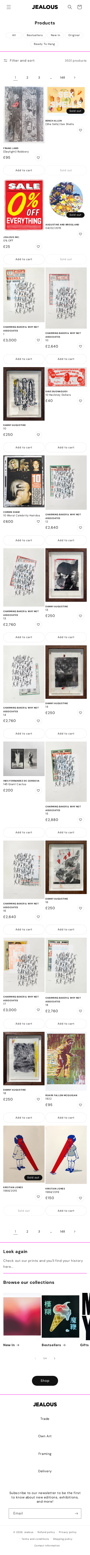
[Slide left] (35, 1358)
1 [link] (15, 77)
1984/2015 (10, 1190)
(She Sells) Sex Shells (59, 124)
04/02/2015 (53, 228)
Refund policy (46, 1532)
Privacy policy (68, 1532)
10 (46, 340)
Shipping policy (63, 1538)
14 (4, 715)
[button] (9, 7)
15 (46, 813)
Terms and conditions (35, 1538)
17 (4, 1004)
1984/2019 (52, 1192)
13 (4, 618)
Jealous (29, 1532)
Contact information (47, 1545)
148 (62, 77)
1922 (48, 1098)
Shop (45, 1380)
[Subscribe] (76, 1513)
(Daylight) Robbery (16, 151)
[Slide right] (54, 1358)
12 (46, 521)
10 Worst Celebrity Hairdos (21, 515)
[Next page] (74, 77)
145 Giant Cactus (14, 784)
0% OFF (8, 240)
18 (46, 1005)
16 (4, 911)
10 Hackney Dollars (58, 395)
